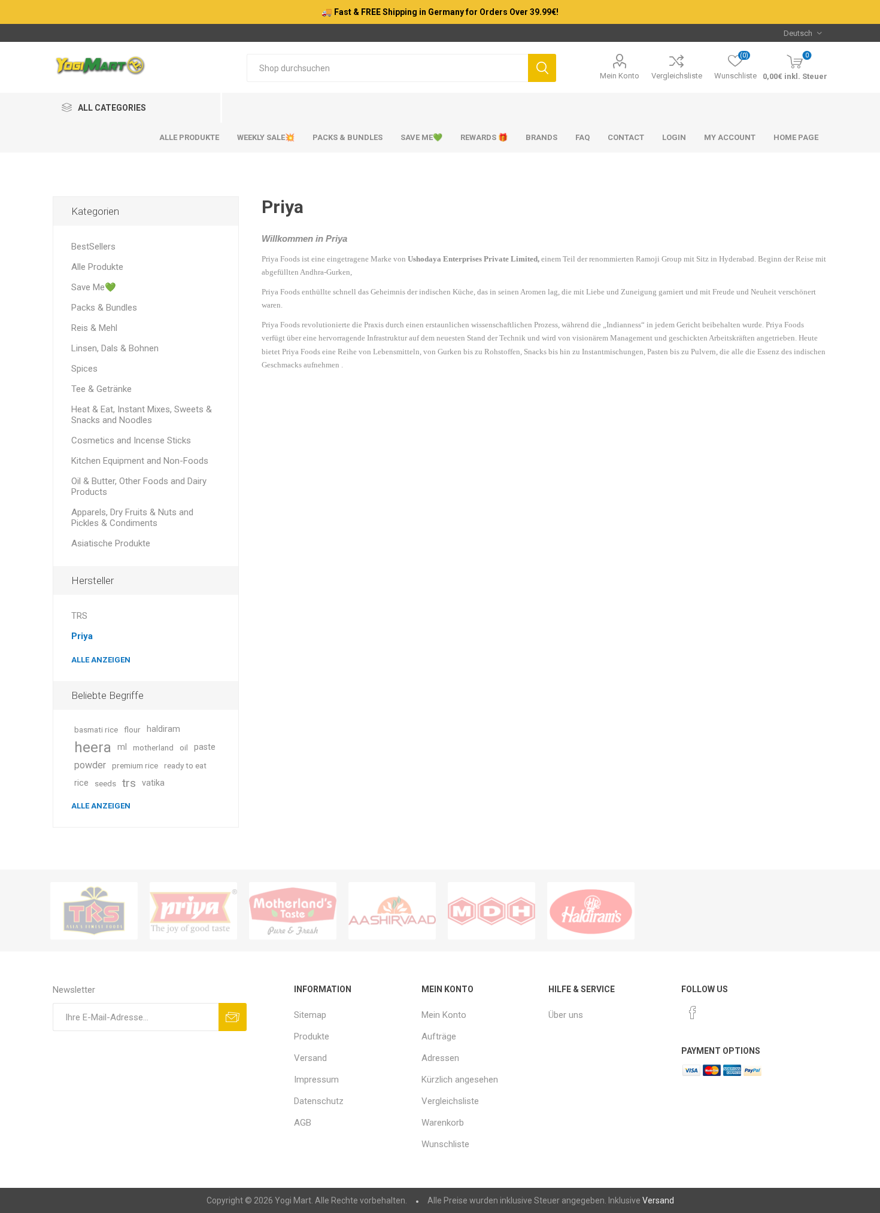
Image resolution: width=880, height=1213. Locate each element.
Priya (82, 636)
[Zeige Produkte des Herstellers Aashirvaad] (392, 911)
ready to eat (185, 765)
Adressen (440, 1058)
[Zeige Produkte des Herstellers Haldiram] (591, 911)
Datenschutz (319, 1101)
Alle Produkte (97, 267)
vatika (153, 783)
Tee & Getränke (101, 389)
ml (122, 747)
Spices (84, 368)
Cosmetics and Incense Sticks (131, 440)
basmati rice (96, 729)
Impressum (316, 1079)
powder (90, 765)
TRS (79, 615)
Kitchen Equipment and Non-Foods (139, 460)
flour (132, 729)
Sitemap (310, 1015)
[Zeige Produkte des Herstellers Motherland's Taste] (292, 911)
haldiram (163, 729)
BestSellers (93, 246)
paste (205, 747)
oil (184, 747)
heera (92, 747)
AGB (302, 1122)
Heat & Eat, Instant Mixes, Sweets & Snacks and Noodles (141, 414)
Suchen (542, 68)
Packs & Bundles (104, 307)
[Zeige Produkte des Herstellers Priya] (193, 911)
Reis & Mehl (94, 328)
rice (81, 783)
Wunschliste (445, 1144)
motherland (153, 747)
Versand (310, 1058)
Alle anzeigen (101, 659)
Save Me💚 (93, 287)
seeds (105, 783)
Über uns (565, 1015)
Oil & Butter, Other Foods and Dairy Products (139, 486)
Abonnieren (233, 1017)
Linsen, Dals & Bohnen (115, 348)
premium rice (135, 765)
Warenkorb (442, 1122)
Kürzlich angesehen (459, 1079)
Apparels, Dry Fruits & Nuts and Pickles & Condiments (132, 517)
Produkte (311, 1036)
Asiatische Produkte (110, 543)
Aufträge (438, 1036)
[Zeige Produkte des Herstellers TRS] (94, 911)
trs (129, 783)
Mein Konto (619, 75)
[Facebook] (692, 1012)
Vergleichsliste (676, 75)
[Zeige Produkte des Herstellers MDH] (491, 911)
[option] (94, 911)
